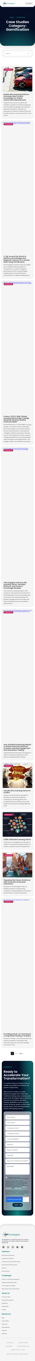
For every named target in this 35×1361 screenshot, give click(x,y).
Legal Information (23, 1342)
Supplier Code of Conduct (18, 1349)
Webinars (4, 1333)
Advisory (4, 1268)
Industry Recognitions (8, 1300)
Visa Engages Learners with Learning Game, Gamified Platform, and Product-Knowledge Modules (15, 585)
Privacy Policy (18, 1188)
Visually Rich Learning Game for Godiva (17, 791)
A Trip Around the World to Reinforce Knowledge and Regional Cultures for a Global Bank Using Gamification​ (17, 259)
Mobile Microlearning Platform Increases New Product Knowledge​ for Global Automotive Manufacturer (16, 97)
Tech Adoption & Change (8, 1285)
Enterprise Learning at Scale (9, 1282)
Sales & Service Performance (9, 1265)
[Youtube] (17, 1247)
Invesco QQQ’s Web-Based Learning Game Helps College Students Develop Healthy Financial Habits (16, 419)
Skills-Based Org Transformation (10, 1289)
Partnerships (5, 1306)
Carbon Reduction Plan (23, 1346)
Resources (4, 1324)
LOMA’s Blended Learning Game (17, 839)
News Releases (6, 1327)
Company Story (6, 1297)
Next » (21, 1053)
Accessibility (8, 1346)
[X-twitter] (8, 1247)
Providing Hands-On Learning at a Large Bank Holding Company (17, 1035)
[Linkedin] (3, 1247)
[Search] (29, 53)
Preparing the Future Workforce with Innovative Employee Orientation (17, 882)
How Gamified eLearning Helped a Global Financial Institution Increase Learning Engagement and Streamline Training (17, 747)
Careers (4, 1309)
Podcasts (4, 1330)
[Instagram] (12, 1247)
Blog (3, 1318)
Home (12, 17)
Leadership (5, 1303)
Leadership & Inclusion (8, 1258)
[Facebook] (22, 1247)
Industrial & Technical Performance (11, 1261)
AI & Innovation (6, 1271)
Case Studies (5, 1321)
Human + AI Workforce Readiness (10, 1279)
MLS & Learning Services (8, 1255)
